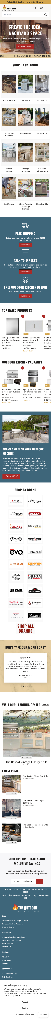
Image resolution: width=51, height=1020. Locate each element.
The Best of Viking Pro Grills (35, 776)
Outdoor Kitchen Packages (12, 924)
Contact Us (6, 947)
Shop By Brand (8, 927)
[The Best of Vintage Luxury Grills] (26, 733)
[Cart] (41, 8)
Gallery (5, 963)
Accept (25, 1002)
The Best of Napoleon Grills (35, 825)
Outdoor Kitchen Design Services (15, 920)
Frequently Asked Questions (13, 937)
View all (45, 704)
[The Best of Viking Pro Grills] (11, 784)
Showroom (6, 960)
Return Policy (7, 943)
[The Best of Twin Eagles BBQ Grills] (11, 808)
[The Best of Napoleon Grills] (11, 833)
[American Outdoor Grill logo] (16, 501)
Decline (25, 1008)
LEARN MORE (25, 46)
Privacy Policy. (14, 995)
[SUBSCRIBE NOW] (39, 881)
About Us (6, 957)
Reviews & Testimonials (11, 940)
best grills (26, 757)
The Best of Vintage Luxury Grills (26, 762)
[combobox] (25, 14)
